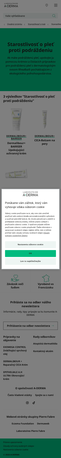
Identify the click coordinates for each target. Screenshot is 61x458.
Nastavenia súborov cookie (30, 245)
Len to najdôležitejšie (30, 261)
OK (30, 253)
